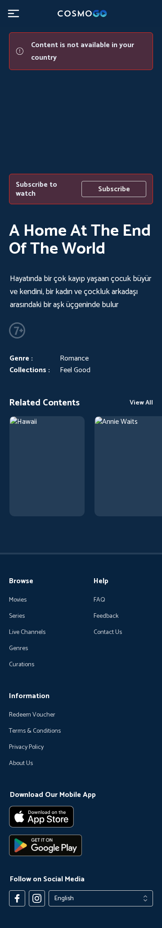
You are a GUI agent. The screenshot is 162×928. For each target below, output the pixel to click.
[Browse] (47, 466)
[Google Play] (81, 845)
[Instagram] (37, 898)
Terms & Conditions (35, 731)
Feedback (106, 616)
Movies (18, 600)
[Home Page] (81, 13)
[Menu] (13, 13)
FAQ (99, 600)
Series (17, 616)
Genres (18, 648)
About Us (21, 763)
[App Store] (81, 816)
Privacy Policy (26, 747)
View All (141, 403)
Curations (21, 664)
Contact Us (108, 632)
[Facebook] (17, 898)
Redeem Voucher (32, 715)
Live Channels (27, 632)
